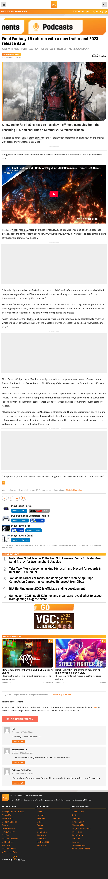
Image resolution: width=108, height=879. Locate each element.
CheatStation (78, 811)
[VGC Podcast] (91, 11)
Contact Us (7, 825)
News (39, 811)
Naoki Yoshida (19, 229)
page (95, 707)
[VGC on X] (94, 11)
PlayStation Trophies (81, 828)
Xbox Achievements (81, 848)
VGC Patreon (8, 842)
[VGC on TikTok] (103, 11)
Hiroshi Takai (50, 304)
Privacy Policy (8, 828)
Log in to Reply (18, 742)
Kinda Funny (78, 821)
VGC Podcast (8, 845)
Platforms (41, 835)
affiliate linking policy (73, 490)
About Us (6, 815)
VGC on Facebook (10, 838)
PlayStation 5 (33, 318)
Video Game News (12, 54)
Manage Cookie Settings (13, 811)
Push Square (77, 835)
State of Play (35, 137)
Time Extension (79, 845)
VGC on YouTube (10, 852)
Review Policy (8, 831)
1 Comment (101, 682)
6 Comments (48, 682)
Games (40, 828)
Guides (40, 821)
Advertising (7, 818)
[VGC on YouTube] (100, 11)
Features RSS (43, 842)
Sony (24, 137)
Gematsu (76, 818)
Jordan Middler (99, 56)
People (40, 825)
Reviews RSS (42, 845)
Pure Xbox (77, 831)
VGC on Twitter (9, 848)
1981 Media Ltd (18, 795)
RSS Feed (6, 835)
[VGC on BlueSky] (97, 11)
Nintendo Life (78, 825)
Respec (75, 842)
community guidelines (62, 695)
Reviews (41, 815)
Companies (42, 831)
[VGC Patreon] (88, 11)
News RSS (41, 838)
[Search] (104, 4)
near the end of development (87, 379)
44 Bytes (19, 858)
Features (41, 818)
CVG (74, 815)
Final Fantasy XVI (11, 379)
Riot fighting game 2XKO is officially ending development (47, 588)
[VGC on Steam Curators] (106, 11)
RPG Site (76, 838)
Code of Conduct (9, 821)
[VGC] (54, 4)
